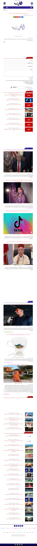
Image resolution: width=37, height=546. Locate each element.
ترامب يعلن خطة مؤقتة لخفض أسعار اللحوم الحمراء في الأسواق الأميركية (18, 150)
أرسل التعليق (30, 89)
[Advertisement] (18, 50)
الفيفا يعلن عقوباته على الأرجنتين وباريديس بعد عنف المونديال (14, 114)
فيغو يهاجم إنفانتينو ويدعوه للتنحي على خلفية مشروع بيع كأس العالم (13, 499)
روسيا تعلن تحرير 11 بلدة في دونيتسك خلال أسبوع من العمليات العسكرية (22, 7)
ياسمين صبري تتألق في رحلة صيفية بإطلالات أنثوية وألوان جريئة (18, 364)
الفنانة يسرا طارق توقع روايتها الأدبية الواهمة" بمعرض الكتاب (13, 435)
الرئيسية (32, 10)
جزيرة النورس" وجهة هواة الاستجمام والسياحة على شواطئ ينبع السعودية (13, 445)
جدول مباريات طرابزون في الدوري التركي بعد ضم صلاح (13, 484)
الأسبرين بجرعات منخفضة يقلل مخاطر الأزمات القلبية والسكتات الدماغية (18, 334)
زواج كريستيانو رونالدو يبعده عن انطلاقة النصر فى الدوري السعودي (13, 494)
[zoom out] (6, 10)
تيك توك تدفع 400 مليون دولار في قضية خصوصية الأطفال (13, 99)
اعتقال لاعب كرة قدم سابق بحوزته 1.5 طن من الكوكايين (13, 104)
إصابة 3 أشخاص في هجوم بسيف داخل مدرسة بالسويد (14, 119)
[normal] (5, 10)
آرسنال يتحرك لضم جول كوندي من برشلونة (13, 455)
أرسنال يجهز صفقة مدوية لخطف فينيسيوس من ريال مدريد (13, 479)
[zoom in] (4, 10)
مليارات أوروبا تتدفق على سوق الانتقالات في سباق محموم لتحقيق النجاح (13, 460)
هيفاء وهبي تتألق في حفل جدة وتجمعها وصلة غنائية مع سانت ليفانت (13, 428)
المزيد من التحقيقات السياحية (8, 362)
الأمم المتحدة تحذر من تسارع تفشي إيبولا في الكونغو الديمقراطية (13, 109)
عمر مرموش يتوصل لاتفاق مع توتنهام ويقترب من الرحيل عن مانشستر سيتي (18, 303)
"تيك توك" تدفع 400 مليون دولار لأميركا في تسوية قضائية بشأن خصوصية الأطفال (18, 210)
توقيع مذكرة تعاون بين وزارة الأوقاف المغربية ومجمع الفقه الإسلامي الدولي (18, 241)
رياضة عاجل (28, 10)
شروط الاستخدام (30, 79)
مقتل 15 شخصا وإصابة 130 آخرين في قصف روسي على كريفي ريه (13, 124)
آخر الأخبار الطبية (6, 394)
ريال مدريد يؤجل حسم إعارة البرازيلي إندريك (13, 489)
